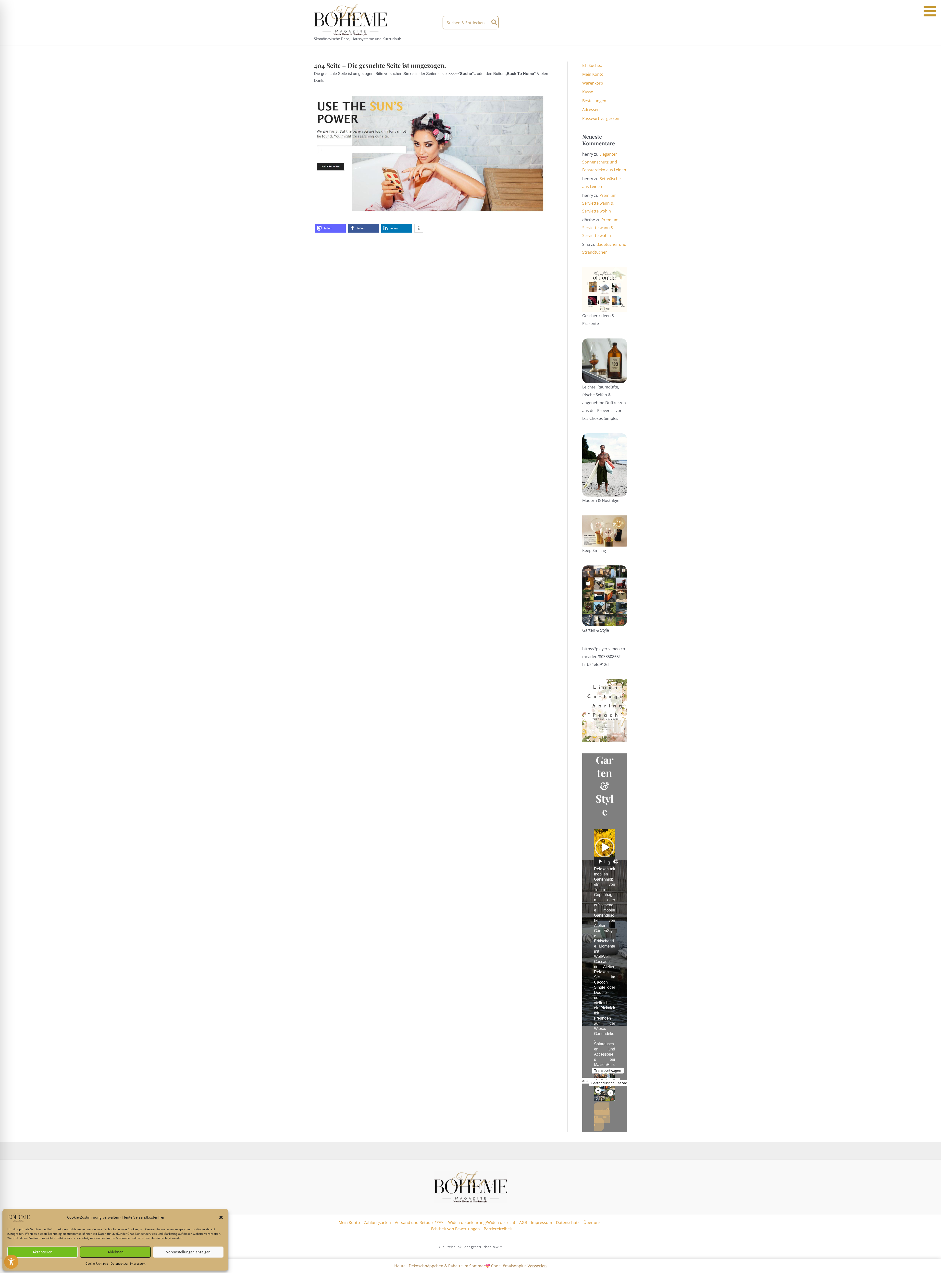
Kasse (587, 92)
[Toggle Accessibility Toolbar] (11, 1261)
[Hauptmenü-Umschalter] (623, 23)
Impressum (138, 1263)
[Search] (494, 22)
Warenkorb (592, 83)
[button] (221, 1217)
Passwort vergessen (600, 118)
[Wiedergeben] (600, 861)
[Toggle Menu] (930, 11)
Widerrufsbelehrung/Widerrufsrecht (481, 1222)
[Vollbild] (615, 861)
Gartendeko (604, 1034)
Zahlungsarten (377, 1222)
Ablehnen (116, 1251)
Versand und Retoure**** (419, 1222)
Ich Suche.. (592, 65)
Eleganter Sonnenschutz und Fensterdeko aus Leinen (604, 162)
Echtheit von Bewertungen (455, 1229)
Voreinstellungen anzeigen (188, 1251)
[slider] (604, 861)
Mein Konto (593, 74)
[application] (604, 847)
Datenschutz (119, 1263)
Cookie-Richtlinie (97, 1263)
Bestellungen (594, 100)
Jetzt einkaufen (602, 1116)
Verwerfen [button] (537, 1266)
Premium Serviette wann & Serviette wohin (599, 203)
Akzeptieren (42, 1251)
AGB (523, 1222)
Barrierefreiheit (498, 1229)
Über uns (592, 1222)
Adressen (591, 109)
